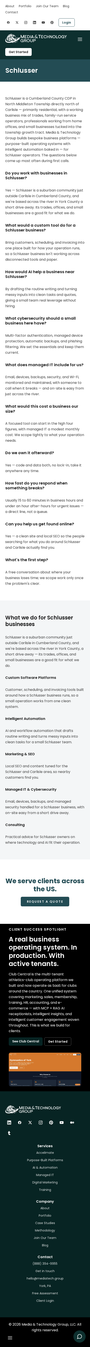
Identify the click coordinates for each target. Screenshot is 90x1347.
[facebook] (8, 22)
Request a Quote (45, 901)
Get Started (18, 52)
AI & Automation (45, 1167)
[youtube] (43, 22)
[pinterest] (52, 22)
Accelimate (45, 1152)
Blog (66, 6)
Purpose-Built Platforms (45, 1160)
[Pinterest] (51, 1122)
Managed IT (45, 1175)
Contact (11, 12)
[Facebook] (20, 1122)
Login (66, 22)
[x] (17, 22)
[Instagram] (41, 1122)
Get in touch (45, 1271)
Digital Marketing (45, 1182)
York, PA (45, 1286)
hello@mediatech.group (45, 1278)
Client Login (45, 1301)
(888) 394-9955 (45, 1263)
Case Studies (45, 1223)
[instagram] (26, 22)
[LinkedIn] (9, 1122)
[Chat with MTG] (79, 1336)
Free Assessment (45, 1293)
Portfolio (25, 6)
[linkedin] (34, 22)
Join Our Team (47, 6)
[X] (30, 1122)
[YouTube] (62, 1122)
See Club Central (25, 1041)
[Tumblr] (9, 1133)
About (9, 6)
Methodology (45, 1230)
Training (45, 1190)
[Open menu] (80, 39)
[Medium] (72, 1122)
